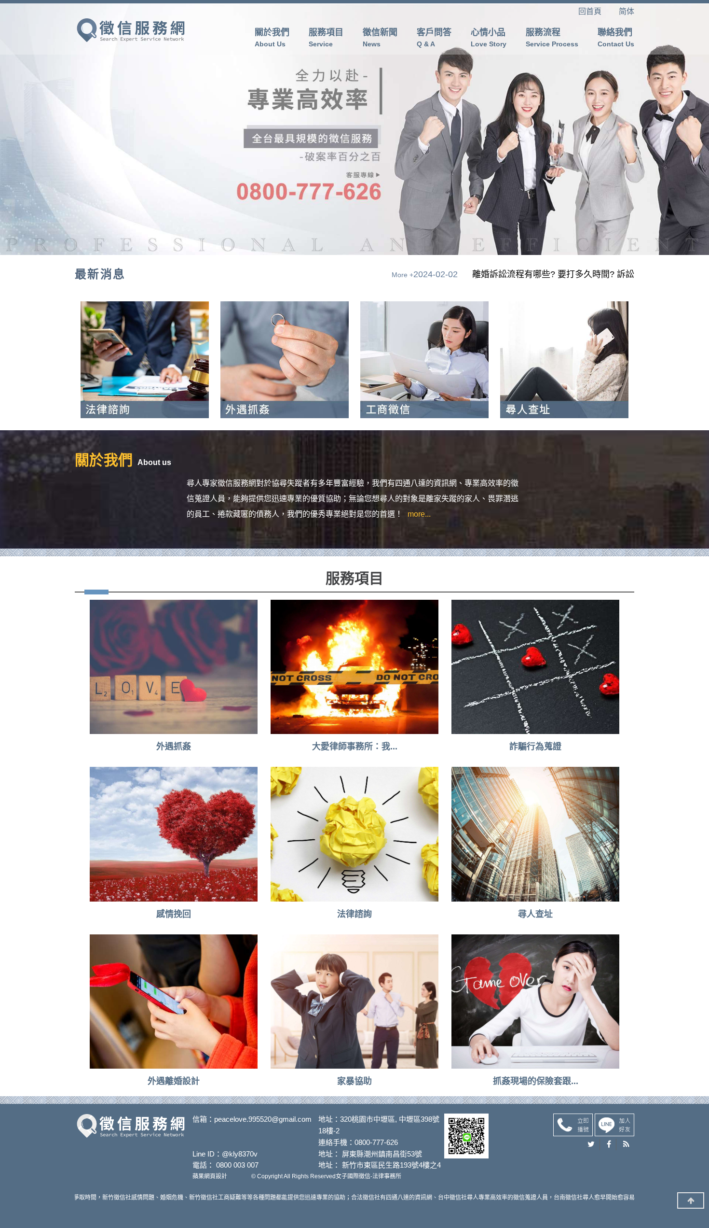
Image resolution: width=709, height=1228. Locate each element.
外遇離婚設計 (174, 1081)
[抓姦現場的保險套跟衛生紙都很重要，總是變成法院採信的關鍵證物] (535, 1001)
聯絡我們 (616, 38)
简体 (626, 11)
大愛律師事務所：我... (354, 746)
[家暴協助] (354, 1001)
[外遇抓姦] (131, 29)
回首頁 (597, 11)
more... (419, 514)
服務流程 (552, 38)
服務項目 (326, 38)
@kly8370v (240, 1154)
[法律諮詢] (354, 834)
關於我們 (272, 38)
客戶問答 (434, 38)
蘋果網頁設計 (209, 1176)
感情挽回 (173, 914)
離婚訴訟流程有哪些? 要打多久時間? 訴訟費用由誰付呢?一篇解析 (219, 274)
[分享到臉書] (609, 1144)
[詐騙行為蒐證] (535, 667)
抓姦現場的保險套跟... (535, 1081)
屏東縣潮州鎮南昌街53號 (382, 1154)
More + (516, 275)
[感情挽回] (174, 834)
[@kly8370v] (614, 1124)
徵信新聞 (380, 38)
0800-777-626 (376, 1142)
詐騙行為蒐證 (535, 746)
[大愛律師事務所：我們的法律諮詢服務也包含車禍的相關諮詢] (354, 667)
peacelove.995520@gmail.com (263, 1119)
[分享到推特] (591, 1144)
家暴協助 (354, 1081)
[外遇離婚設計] (174, 1001)
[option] (280, 274)
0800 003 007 (237, 1165)
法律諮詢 (354, 914)
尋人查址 (535, 914)
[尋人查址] (535, 834)
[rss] (626, 1144)
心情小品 (488, 38)
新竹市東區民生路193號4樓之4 (391, 1165)
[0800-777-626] (573, 1124)
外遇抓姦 (173, 746)
